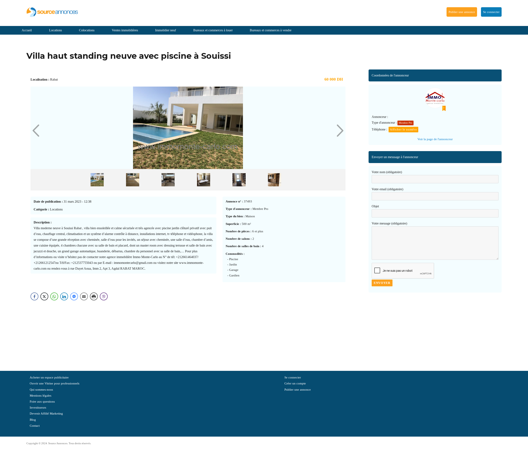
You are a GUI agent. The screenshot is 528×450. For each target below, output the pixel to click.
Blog (33, 419)
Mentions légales (40, 395)
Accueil (27, 30)
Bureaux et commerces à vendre (270, 30)
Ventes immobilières (125, 30)
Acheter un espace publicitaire (49, 377)
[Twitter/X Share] (44, 296)
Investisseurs (38, 407)
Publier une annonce (462, 12)
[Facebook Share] (34, 296)
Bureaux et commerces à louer (213, 30)
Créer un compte (295, 383)
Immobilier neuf (165, 30)
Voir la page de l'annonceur (435, 139)
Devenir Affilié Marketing (46, 413)
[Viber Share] (104, 296)
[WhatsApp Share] (54, 296)
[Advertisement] (435, 329)
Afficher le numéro (403, 129)
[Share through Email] (84, 296)
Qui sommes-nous (41, 389)
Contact (35, 425)
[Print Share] (94, 296)
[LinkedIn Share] (64, 296)
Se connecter (491, 12)
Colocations (86, 30)
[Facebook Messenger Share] (74, 296)
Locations (55, 30)
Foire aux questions (42, 401)
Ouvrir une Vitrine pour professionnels (54, 383)
